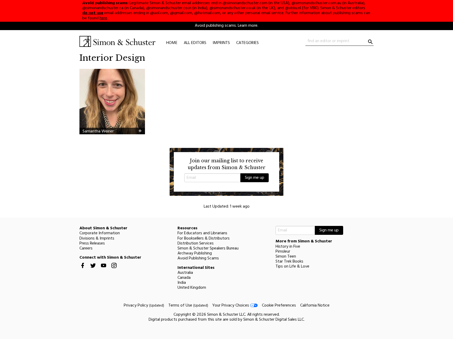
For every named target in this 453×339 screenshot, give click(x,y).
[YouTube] (103, 269)
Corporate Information (99, 233)
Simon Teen (286, 256)
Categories (247, 43)
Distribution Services (195, 243)
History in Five (288, 246)
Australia (185, 272)
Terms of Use (188, 305)
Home (171, 43)
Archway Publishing (194, 253)
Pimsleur (283, 251)
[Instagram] (114, 269)
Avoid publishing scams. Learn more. (226, 25)
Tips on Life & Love (292, 266)
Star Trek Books (289, 261)
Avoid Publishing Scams (198, 258)
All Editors (195, 43)
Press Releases (92, 243)
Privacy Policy (144, 305)
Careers (86, 248)
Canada (184, 277)
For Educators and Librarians (202, 233)
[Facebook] (82, 269)
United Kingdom (191, 287)
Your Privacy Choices (231, 305)
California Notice (315, 305)
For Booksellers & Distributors (203, 238)
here (103, 18)
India (181, 282)
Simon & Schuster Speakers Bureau (208, 248)
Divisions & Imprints (96, 238)
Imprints (221, 43)
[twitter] (93, 269)
